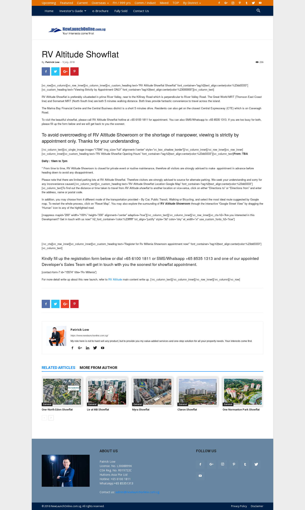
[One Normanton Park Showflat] (243, 391)
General (47, 404)
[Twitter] (253, 3)
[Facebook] (219, 3)
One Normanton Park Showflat (241, 409)
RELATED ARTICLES (58, 367)
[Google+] (226, 3)
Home (49, 11)
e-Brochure (100, 11)
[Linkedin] (89, 348)
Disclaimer (257, 506)
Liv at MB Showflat (98, 409)
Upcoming (49, 3)
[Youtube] (260, 3)
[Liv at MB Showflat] (107, 391)
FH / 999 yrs (122, 3)
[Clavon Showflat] (197, 391)
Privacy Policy (239, 506)
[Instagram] (233, 3)
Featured (66, 3)
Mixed (164, 3)
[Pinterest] (240, 3)
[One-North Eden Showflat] (62, 391)
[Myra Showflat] (152, 391)
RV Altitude (115, 279)
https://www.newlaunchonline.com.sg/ (89, 335)
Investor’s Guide (71, 11)
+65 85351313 (123, 483)
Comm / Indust (145, 3)
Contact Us (141, 11)
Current (82, 3)
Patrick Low (52, 62)
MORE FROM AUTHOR (98, 367)
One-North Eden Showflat (57, 409)
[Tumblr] (246, 3)
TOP (175, 3)
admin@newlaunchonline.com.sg (137, 492)
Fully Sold (120, 11)
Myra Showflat (140, 409)
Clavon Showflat (187, 409)
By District (190, 3)
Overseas (99, 3)
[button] (258, 11)
